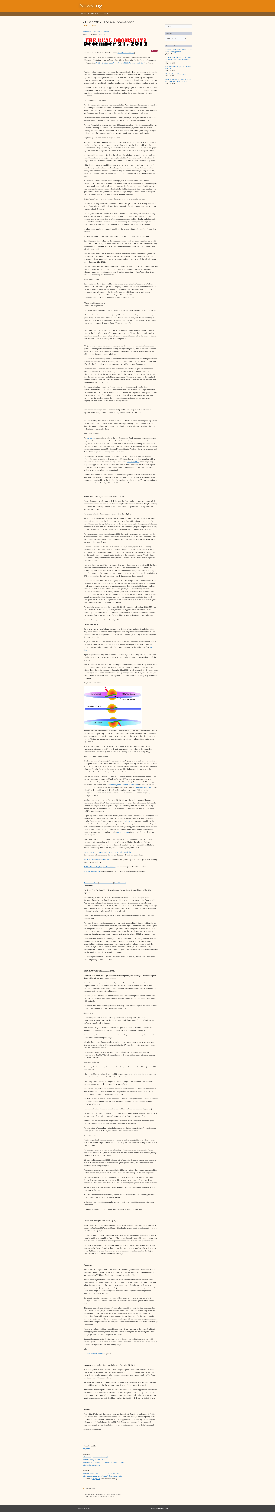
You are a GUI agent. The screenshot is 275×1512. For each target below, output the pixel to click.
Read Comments (120, 883)
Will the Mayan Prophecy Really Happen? (99, 867)
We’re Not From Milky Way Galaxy (97, 859)
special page (126, 821)
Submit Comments (106, 883)
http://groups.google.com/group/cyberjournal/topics (102, 1476)
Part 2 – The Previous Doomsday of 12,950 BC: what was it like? (119, 63)
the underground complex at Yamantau (123, 785)
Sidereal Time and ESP (92, 871)
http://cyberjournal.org (91, 1465)
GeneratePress (162, 1508)
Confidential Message (126, 53)
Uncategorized (90, 1488)
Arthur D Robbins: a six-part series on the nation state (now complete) (178, 80)
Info (106, 14)
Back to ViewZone (91, 883)
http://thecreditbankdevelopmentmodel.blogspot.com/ (103, 1462)
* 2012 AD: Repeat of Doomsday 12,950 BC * (100, 1496)
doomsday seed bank (144, 787)
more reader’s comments (96, 1354)
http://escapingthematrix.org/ (94, 1459)
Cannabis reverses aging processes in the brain (178, 67)
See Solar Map (133, 462)
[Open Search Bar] (193, 14)
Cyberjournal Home (90, 14)
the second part (123, 832)
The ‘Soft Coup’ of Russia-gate (175, 74)
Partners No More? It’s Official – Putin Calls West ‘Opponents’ (178, 51)
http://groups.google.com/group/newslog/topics (101, 1473)
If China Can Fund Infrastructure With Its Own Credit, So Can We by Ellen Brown (178, 59)
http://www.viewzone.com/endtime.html (98, 32)
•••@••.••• (86, 1449)
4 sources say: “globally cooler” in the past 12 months (103, 1494)
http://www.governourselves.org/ (95, 1457)
